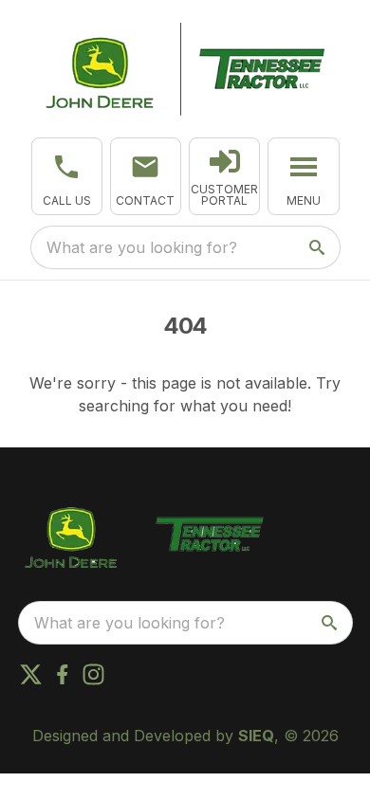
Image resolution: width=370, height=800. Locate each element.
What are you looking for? (141, 247)
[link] (224, 176)
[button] (66, 176)
